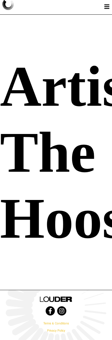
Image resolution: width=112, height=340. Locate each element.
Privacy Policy (56, 330)
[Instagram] (61, 311)
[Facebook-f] (50, 311)
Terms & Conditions (56, 323)
